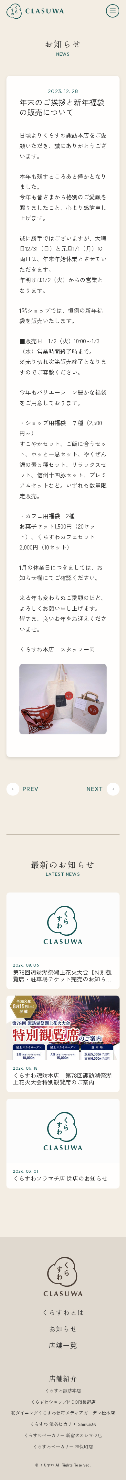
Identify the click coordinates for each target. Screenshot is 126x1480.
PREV (31, 789)
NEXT (95, 789)
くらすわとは (63, 1312)
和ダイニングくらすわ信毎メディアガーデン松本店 (63, 1412)
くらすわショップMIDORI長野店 (63, 1402)
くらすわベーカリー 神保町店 (63, 1446)
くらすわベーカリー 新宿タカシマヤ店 (63, 1435)
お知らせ (63, 1328)
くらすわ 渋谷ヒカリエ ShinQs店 (63, 1424)
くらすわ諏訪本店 (63, 1390)
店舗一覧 (63, 1345)
